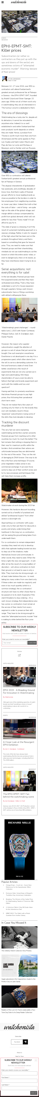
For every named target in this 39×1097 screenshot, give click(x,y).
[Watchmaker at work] (20, 491)
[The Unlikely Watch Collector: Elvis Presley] (20, 937)
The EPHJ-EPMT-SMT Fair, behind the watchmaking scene (18, 795)
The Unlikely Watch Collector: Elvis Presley (17, 951)
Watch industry (8, 663)
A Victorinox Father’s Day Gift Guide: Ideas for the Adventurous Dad (19, 908)
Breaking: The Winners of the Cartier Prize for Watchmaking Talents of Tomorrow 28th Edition (20, 901)
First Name (5, 1077)
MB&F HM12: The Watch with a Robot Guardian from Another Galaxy (18, 914)
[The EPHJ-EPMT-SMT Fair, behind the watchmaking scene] (19, 781)
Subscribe (18, 1036)
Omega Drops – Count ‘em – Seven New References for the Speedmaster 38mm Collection (19, 887)
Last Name (5, 1085)
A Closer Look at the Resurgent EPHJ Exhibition (18, 743)
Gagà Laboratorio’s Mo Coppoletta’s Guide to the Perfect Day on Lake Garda (18, 980)
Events (4, 38)
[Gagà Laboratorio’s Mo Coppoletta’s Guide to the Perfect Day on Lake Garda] (20, 966)
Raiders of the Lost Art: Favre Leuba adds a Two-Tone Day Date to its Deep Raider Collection (19, 1011)
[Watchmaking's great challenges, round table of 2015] (20, 312)
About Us (19, 1052)
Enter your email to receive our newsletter (16, 639)
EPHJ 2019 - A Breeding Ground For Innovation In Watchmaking (19, 691)
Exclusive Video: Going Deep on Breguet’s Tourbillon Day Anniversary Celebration (19, 894)
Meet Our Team (19, 1056)
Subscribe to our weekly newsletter (19, 628)
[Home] (19, 2)
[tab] (19, 653)
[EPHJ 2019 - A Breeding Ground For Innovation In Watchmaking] (19, 677)
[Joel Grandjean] (4, 78)
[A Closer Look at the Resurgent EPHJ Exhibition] (19, 729)
